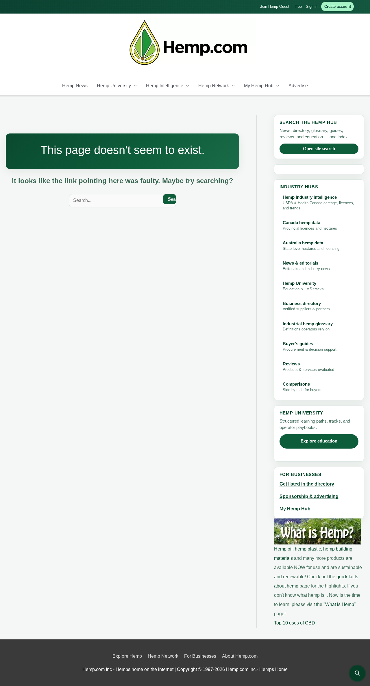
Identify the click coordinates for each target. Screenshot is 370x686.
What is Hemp (339, 604)
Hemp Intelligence (164, 85)
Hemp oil (283, 548)
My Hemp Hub (258, 85)
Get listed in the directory (307, 483)
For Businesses (200, 656)
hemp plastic (308, 548)
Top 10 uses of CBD (294, 622)
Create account (337, 6)
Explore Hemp (127, 656)
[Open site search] (357, 673)
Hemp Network (213, 85)
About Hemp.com (240, 656)
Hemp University (114, 85)
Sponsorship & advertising (309, 496)
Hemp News (75, 85)
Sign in (311, 6)
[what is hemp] (317, 531)
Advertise (298, 85)
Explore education (319, 441)
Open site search (319, 148)
